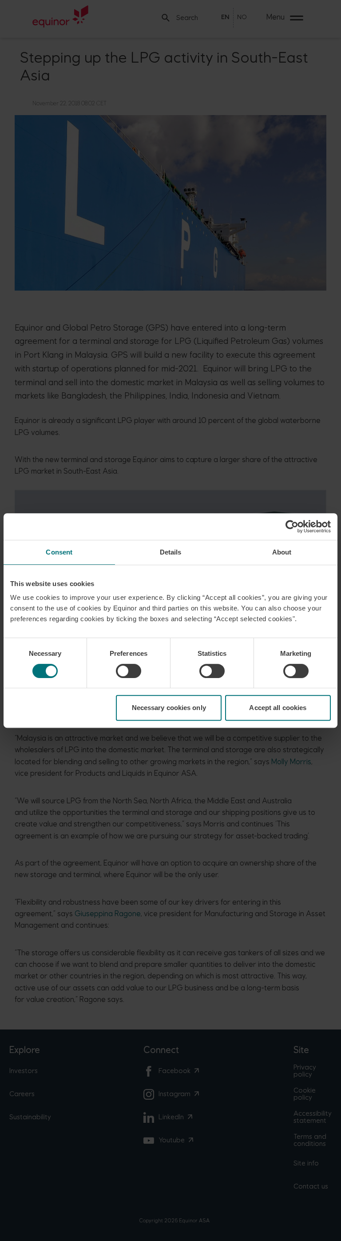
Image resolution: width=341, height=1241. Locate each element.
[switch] (128, 671)
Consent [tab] (59, 552)
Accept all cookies (277, 707)
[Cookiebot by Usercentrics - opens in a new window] (292, 526)
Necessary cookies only (169, 707)
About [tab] (282, 552)
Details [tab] (171, 552)
